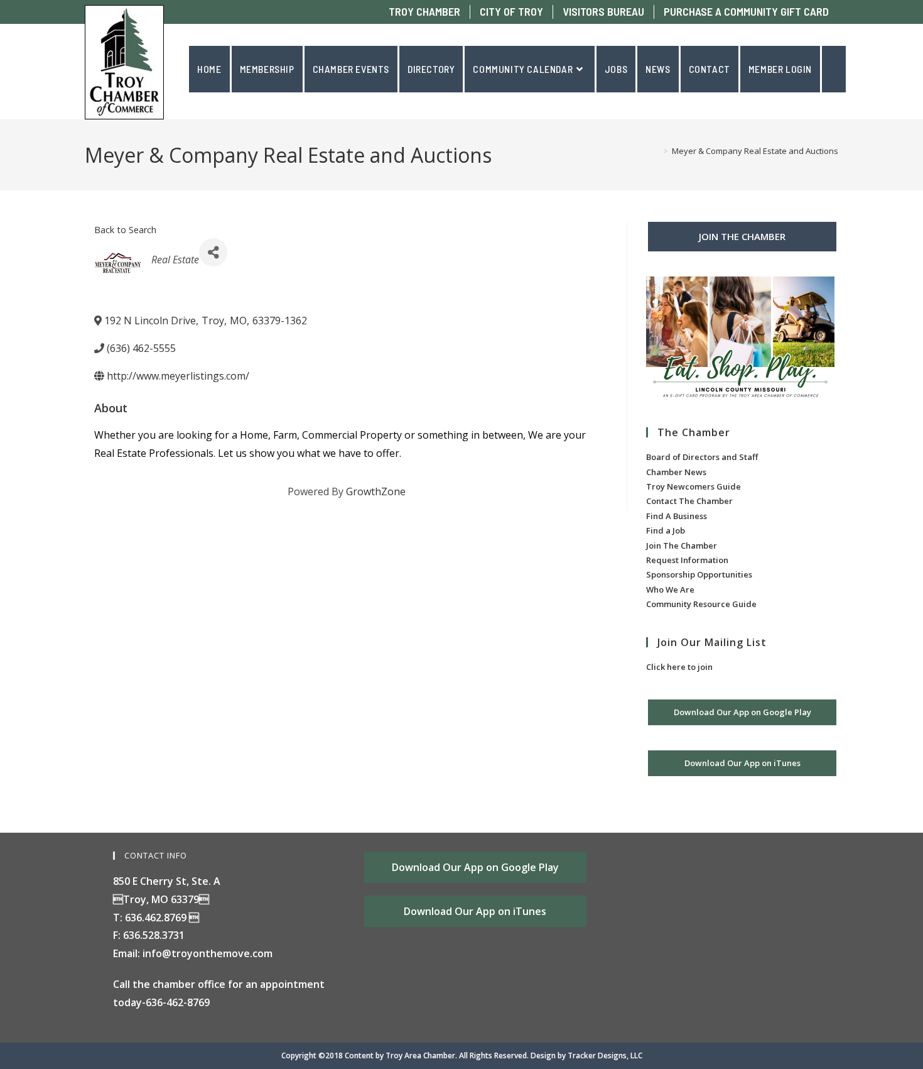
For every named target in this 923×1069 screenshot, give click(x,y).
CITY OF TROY (511, 11)
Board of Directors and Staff (702, 457)
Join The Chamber (681, 545)
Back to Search (125, 230)
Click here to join (679, 666)
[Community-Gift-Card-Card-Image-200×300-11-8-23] (740, 339)
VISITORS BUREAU (603, 11)
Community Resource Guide (701, 604)
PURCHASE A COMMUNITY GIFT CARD (746, 11)
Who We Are (670, 589)
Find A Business (676, 516)
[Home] (656, 150)
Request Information (687, 560)
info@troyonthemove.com (208, 953)
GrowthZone (376, 491)
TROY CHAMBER (424, 11)
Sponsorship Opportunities (699, 574)
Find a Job (665, 530)
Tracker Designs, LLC (605, 1055)
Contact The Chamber (689, 501)
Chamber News (676, 472)
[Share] (213, 252)
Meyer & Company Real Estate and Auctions (755, 150)
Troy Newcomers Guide (693, 486)
